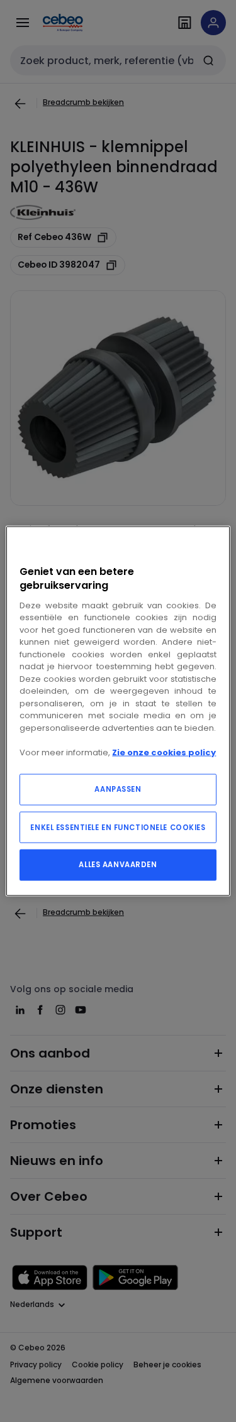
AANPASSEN (117, 789)
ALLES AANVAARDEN (118, 865)
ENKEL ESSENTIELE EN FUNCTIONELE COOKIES (117, 828)
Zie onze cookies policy (164, 752)
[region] (118, 711)
